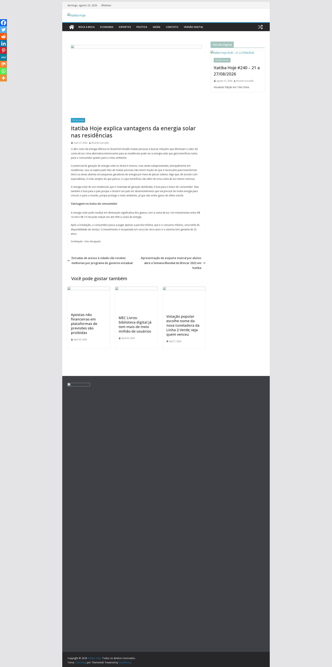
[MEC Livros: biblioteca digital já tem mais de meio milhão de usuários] (136, 289)
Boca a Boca (87, 27)
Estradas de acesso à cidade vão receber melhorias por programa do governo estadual (102, 260)
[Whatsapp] (3, 71)
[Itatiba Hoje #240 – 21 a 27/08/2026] (238, 53)
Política (141, 27)
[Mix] (3, 64)
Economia (106, 27)
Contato (172, 27)
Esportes (125, 27)
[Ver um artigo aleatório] (260, 27)
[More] (3, 78)
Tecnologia (78, 120)
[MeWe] (3, 57)
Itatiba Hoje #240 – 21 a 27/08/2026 (237, 71)
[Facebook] (3, 22)
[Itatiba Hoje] (71, 27)
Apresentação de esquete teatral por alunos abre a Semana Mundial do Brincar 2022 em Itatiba (171, 263)
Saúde (156, 27)
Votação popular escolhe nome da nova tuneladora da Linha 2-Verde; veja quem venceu (183, 325)
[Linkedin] (3, 43)
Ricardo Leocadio (100, 142)
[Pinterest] (3, 50)
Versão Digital (193, 27)
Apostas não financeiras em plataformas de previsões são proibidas (84, 323)
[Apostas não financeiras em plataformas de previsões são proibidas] (88, 289)
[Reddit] (3, 36)
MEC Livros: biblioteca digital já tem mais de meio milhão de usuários (135, 324)
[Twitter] (3, 29)
